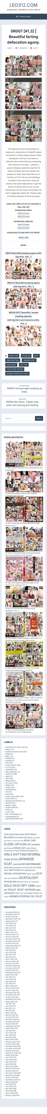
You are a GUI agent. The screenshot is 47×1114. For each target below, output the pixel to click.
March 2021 (9, 1013)
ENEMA (17, 848)
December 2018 (11, 1073)
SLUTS (35, 48)
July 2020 (8, 1031)
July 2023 (8, 950)
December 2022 (11, 966)
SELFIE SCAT (23, 882)
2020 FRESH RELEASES (23, 837)
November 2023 (11, 941)
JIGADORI (17, 864)
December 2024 (11, 912)
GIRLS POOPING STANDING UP (26, 851)
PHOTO (8, 794)
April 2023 (9, 957)
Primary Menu (25, 16)
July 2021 (8, 1004)
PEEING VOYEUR (12, 873)
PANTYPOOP (15, 870)
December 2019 (11, 1046)
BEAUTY (8, 749)
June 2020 (9, 1033)
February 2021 (10, 1015)
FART (36, 356)
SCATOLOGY (11, 365)
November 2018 (11, 1075)
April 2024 (9, 930)
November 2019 (11, 1048)
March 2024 (9, 932)
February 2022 (10, 988)
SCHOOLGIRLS (11, 881)
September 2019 (11, 1053)
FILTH (7, 767)
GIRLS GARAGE (10, 772)
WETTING (23, 893)
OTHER (7, 787)
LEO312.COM (23, 5)
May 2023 (9, 954)
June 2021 (9, 1006)
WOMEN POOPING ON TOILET (17, 373)
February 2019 (10, 1068)
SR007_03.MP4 (23, 228)
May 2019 (8, 1062)
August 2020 (10, 1028)
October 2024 (10, 917)
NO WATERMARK (31, 864)
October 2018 (10, 1077)
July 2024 (8, 923)
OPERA (7, 785)
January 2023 (10, 963)
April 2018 (8, 1091)
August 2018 (9, 1082)
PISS (23, 873)
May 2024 (9, 928)
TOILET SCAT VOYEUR (15, 369)
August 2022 (9, 975)
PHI (6, 792)
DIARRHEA (35, 844)
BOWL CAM (14, 356)
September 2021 (11, 999)
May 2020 (9, 1035)
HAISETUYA (9, 774)
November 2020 (11, 1022)
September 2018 (11, 1080)
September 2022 (11, 972)
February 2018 (10, 1095)
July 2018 (8, 1084)
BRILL (7, 756)
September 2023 (11, 946)
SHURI (7, 810)
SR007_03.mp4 (23, 216)
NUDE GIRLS (9, 868)
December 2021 (11, 992)
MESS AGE (9, 781)
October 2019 (10, 1051)
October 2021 (10, 997)
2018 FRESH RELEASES (14, 834)
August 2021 (9, 1001)
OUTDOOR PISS (27, 867)
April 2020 (9, 1037)
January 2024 (10, 937)
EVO (6, 763)
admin (10, 48)
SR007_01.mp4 (23, 213)
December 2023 (11, 939)
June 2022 (9, 979)
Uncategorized (10, 816)
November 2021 (11, 995)
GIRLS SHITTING (13, 360)
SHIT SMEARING (34, 882)
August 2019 (9, 1055)
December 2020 (11, 1019)
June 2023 (9, 952)
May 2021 (8, 1008)
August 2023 (10, 948)
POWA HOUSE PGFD (12, 796)
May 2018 (8, 1089)
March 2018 (9, 1093)
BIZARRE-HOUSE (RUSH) (14, 752)
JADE (7, 776)
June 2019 (9, 1060)
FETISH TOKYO (10, 765)
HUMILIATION (10, 859)
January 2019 (10, 1071)
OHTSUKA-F (9, 783)
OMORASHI (18, 867)
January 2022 (10, 990)
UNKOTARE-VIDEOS (12, 819)
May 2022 (9, 981)
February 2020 (10, 1042)
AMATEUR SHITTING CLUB (15, 747)
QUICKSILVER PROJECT (13, 801)
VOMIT (17, 893)
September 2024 (11, 919)
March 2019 (9, 1066)
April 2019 (8, 1064)
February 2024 (10, 934)
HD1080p (33, 854)
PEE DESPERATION (28, 870)
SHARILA (8, 805)
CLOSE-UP (26, 356)
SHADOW (8, 803)
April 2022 (9, 984)
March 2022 (9, 986)
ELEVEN (8, 761)
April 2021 (8, 1010)
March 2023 (9, 959)
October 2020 (10, 1024)
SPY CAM (23, 365)
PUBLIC (28, 874)
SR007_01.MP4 (23, 225)
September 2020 (11, 1026)
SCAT (39, 873)
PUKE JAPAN (10, 798)
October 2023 (10, 943)
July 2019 (8, 1057)
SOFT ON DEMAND (12, 814)
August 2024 (10, 921)
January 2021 (10, 1017)
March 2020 (9, 1039)
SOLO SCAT (12, 885)
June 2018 (9, 1086)
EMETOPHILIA (8, 848)
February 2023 (10, 961)
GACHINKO (9, 769)
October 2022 (10, 970)
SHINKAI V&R (10, 807)
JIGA (7, 778)
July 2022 (8, 977)
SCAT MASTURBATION (11, 878)
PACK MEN (9, 790)
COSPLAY (25, 844)
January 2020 (10, 1044)
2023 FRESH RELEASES (17, 841)
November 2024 (11, 914)
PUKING (33, 874)
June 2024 (9, 925)
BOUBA (8, 754)
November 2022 (11, 968)
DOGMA (8, 758)
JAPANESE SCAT (29, 360)
